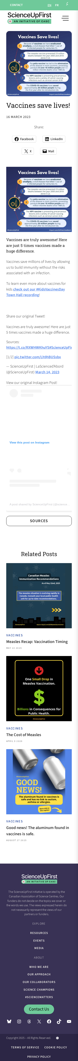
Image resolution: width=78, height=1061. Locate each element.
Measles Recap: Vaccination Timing (37, 642)
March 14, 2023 (47, 372)
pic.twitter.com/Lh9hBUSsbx (37, 357)
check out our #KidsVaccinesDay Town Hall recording (35, 292)
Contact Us (39, 1009)
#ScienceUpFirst (62, 347)
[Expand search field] (68, 5)
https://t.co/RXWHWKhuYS (27, 347)
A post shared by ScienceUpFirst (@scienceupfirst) (43, 504)
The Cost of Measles (23, 735)
